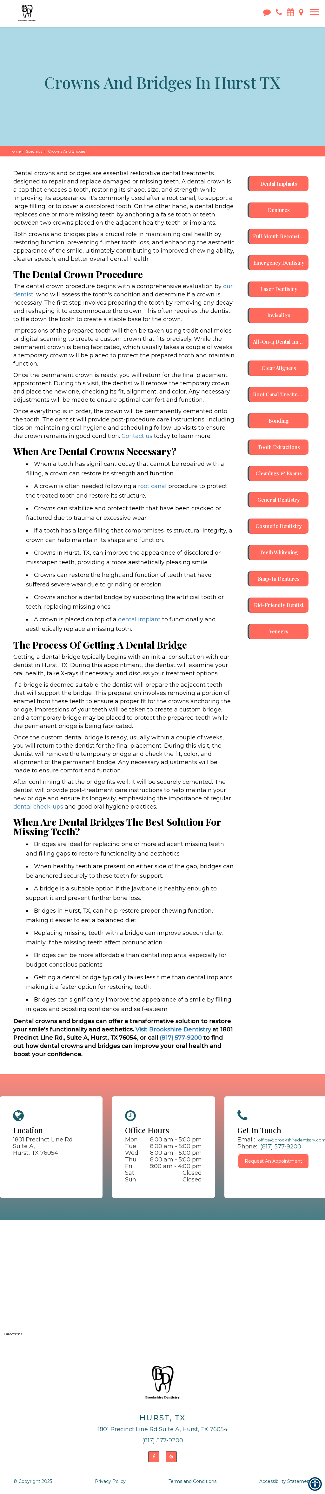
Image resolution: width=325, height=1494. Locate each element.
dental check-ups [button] (38, 806)
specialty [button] (34, 151)
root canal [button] (152, 486)
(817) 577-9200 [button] (181, 1037)
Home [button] (15, 151)
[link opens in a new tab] (153, 1456)
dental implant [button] (139, 619)
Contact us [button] (137, 436)
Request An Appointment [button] (273, 1161)
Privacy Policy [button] (110, 1481)
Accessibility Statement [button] (285, 1481)
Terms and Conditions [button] (192, 1481)
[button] (27, 9)
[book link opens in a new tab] (290, 11)
